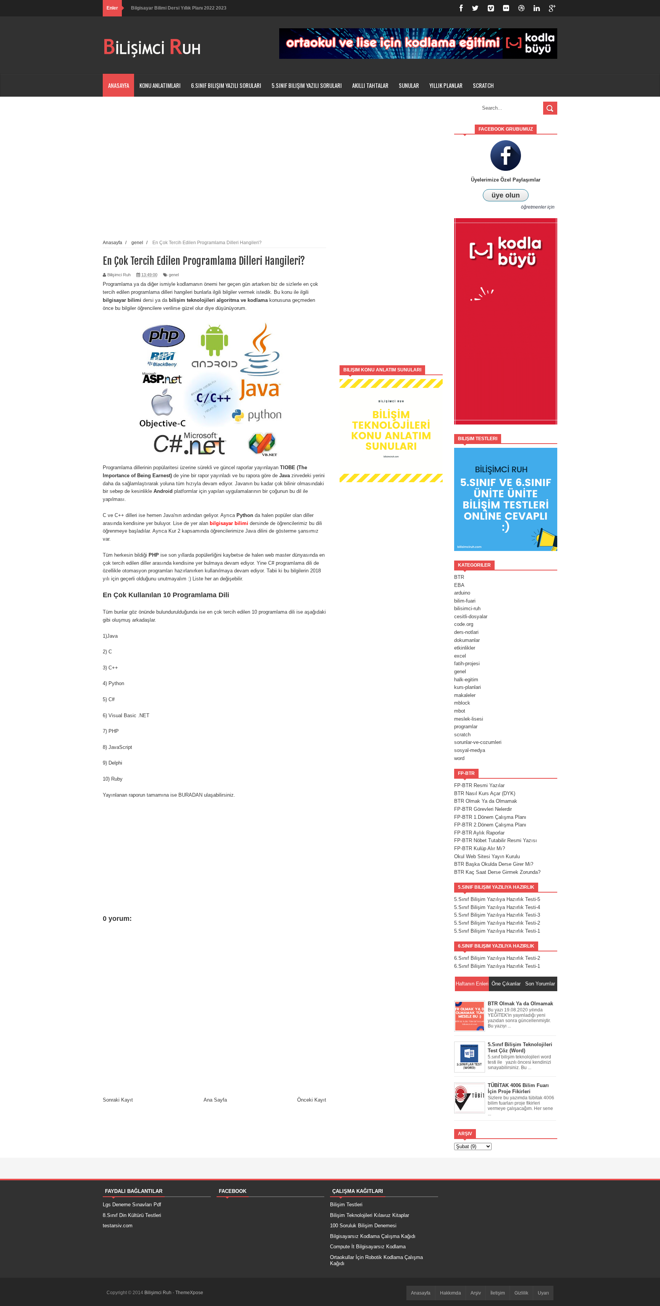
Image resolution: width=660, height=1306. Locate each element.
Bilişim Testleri (346, 1204)
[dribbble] (521, 8)
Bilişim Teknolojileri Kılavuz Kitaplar (369, 1215)
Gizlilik (521, 1293)
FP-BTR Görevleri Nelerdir (483, 809)
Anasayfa (118, 85)
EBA (459, 585)
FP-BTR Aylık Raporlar (479, 833)
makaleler (465, 695)
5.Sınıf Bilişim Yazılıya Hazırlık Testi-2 (497, 923)
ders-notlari (466, 632)
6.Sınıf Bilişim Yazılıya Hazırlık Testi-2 (497, 958)
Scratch (483, 85)
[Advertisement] (391, 239)
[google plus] (552, 8)
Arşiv (476, 1293)
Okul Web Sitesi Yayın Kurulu (487, 856)
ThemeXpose (189, 1292)
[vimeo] (490, 8)
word (459, 758)
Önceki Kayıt (311, 1100)
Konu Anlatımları (160, 85)
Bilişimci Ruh (158, 1292)
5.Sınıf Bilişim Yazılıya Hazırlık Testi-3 (497, 915)
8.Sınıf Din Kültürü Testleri (132, 1215)
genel (174, 274)
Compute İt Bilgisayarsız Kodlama (368, 1246)
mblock (462, 703)
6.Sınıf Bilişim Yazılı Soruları (226, 85)
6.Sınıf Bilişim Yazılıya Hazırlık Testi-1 (497, 966)
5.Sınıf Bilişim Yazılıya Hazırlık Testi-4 (497, 907)
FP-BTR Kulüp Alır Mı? (479, 848)
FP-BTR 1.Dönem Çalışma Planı (490, 817)
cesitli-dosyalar (470, 616)
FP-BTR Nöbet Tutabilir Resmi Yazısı (495, 840)
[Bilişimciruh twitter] (475, 8)
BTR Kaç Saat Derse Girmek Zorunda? (497, 872)
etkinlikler (464, 648)
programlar (465, 726)
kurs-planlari (467, 687)
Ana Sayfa (215, 1100)
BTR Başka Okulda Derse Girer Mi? (493, 864)
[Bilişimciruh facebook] (461, 8)
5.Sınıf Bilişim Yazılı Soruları (307, 85)
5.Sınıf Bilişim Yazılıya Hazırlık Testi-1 (497, 931)
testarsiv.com (118, 1225)
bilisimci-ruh (467, 608)
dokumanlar (467, 640)
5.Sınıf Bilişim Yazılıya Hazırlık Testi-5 (497, 899)
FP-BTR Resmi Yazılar (479, 785)
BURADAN (190, 795)
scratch (462, 734)
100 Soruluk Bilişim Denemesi (363, 1225)
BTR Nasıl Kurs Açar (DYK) (484, 793)
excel (460, 656)
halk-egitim (466, 679)
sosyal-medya (469, 750)
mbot (459, 711)
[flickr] (506, 8)
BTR (459, 577)
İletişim (497, 1293)
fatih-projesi (467, 663)
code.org (463, 624)
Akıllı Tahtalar (370, 85)
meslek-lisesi (468, 719)
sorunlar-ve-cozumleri (477, 742)
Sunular (409, 85)
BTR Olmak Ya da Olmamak (485, 801)
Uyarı (543, 1293)
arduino (462, 593)
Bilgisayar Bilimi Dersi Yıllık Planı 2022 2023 (178, 8)
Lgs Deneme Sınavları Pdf (132, 1204)
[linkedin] (536, 8)
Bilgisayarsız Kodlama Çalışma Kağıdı (373, 1236)
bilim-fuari (465, 601)
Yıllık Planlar (446, 85)
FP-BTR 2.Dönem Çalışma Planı (490, 825)
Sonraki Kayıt (118, 1100)
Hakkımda (450, 1293)
